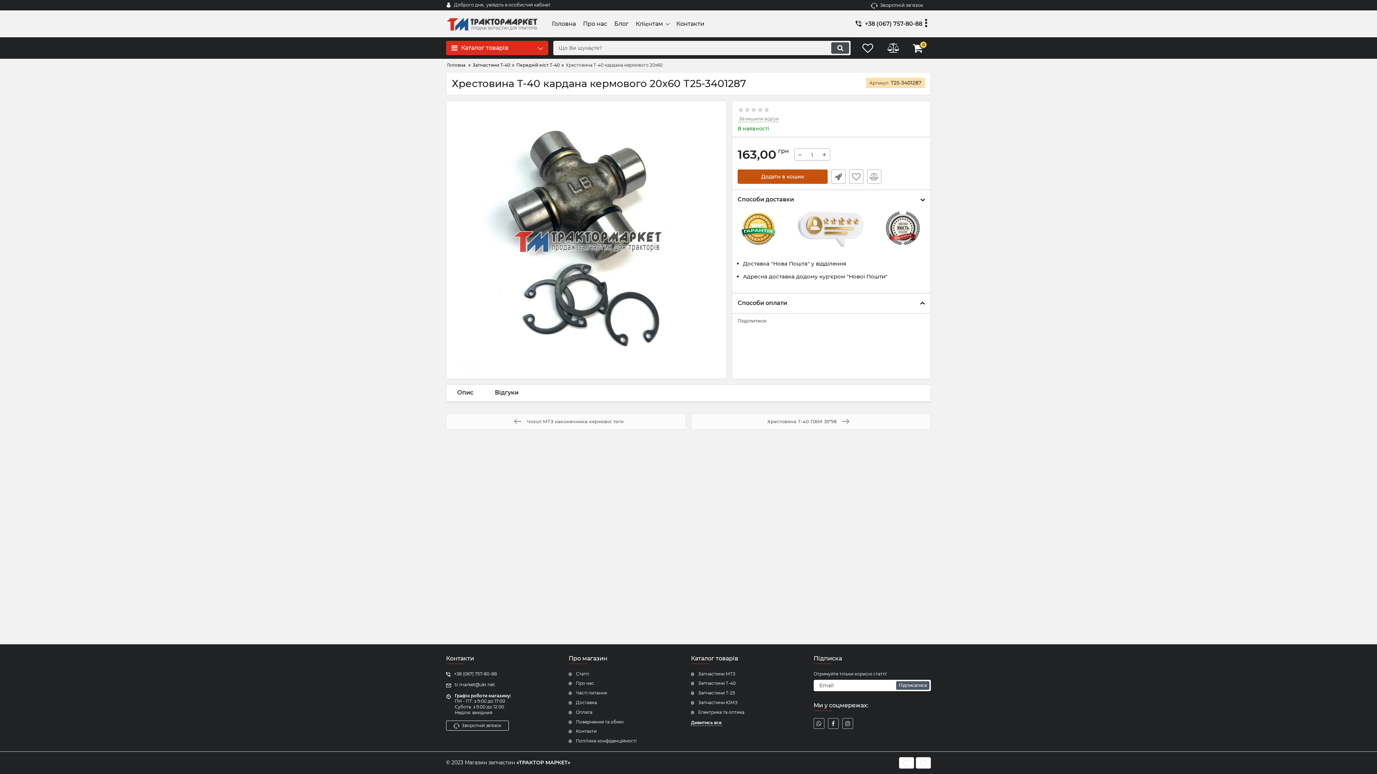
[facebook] (833, 723)
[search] (840, 48)
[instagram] (847, 723)
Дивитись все (706, 722)
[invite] (819, 723)
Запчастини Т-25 (716, 693)
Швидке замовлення (838, 176)
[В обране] (856, 176)
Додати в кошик (782, 176)
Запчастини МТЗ (716, 674)
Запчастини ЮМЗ (718, 702)
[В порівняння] (874, 176)
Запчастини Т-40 (717, 683)
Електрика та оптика (721, 712)
